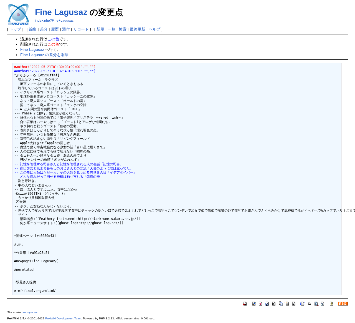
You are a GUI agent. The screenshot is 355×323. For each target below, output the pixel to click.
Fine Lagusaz (61, 12)
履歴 (55, 29)
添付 (66, 29)
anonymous (29, 312)
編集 (33, 29)
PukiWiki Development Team (63, 318)
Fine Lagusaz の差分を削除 (44, 54)
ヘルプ (154, 29)
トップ (15, 29)
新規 (100, 29)
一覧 (111, 29)
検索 (122, 29)
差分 (44, 29)
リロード (81, 29)
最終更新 (137, 29)
